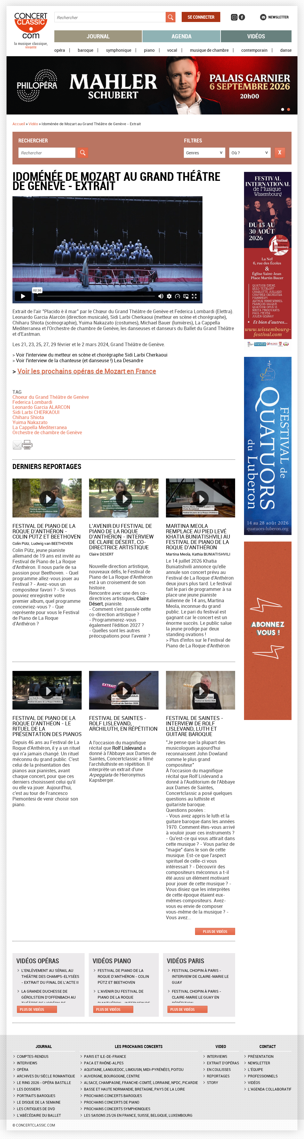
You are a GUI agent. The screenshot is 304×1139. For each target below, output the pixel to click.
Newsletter (278, 17)
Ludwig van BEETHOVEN (52, 543)
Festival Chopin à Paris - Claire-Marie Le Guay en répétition (196, 997)
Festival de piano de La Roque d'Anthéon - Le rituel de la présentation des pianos (47, 726)
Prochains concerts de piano (111, 1102)
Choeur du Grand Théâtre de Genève (50, 397)
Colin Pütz (20, 543)
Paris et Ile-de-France (105, 1056)
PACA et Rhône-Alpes (104, 1062)
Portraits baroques (36, 1095)
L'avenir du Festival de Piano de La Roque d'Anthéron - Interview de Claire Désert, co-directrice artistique (121, 536)
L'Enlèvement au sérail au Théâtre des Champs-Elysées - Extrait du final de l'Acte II (50, 976)
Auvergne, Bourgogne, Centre (112, 1076)
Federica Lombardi (32, 402)
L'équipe (255, 1069)
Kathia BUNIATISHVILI (211, 554)
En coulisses (219, 1069)
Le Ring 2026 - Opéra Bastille (44, 1082)
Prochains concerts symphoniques (117, 1108)
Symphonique (118, 50)
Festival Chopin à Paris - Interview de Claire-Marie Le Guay (200, 976)
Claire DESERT (101, 554)
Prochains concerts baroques (113, 1095)
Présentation (260, 1056)
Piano (149, 50)
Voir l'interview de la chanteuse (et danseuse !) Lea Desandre (79, 360)
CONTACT (267, 1046)
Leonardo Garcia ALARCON (41, 407)
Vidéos (256, 36)
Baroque (85, 50)
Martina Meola (178, 554)
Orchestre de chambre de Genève (47, 432)
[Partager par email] (17, 448)
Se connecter (201, 17)
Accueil (18, 123)
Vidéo (33, 123)
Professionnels (263, 1076)
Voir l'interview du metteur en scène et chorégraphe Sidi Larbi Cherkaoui (91, 355)
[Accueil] (30, 47)
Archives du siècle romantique (46, 1076)
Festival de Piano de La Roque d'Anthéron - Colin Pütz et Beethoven (46, 531)
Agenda (181, 36)
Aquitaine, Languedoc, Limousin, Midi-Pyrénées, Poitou (133, 1069)
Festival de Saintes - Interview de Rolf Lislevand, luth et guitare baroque (194, 726)
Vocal (172, 50)
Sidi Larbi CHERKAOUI (36, 412)
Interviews (27, 1062)
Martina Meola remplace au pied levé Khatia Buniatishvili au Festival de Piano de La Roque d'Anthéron (198, 536)
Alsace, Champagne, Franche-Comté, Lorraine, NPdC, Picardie (141, 1082)
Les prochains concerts (139, 1046)
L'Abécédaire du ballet (39, 1115)
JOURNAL (44, 1046)
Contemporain (254, 50)
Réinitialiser (280, 153)
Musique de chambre (209, 50)
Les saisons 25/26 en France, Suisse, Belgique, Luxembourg (138, 1115)
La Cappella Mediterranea (39, 427)
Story (212, 1082)
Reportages (218, 1076)
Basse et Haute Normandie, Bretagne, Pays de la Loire (134, 1089)
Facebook (242, 17)
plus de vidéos (215, 931)
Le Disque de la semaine (39, 1102)
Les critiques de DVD (36, 1108)
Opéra (59, 50)
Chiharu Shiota (28, 417)
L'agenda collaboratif (270, 1089)
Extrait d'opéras (223, 1062)
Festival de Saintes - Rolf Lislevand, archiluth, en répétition (123, 723)
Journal (98, 36)
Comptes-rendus (32, 1056)
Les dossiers (28, 1089)
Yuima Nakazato (30, 422)
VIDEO (221, 1046)
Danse (286, 50)
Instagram (234, 17)
